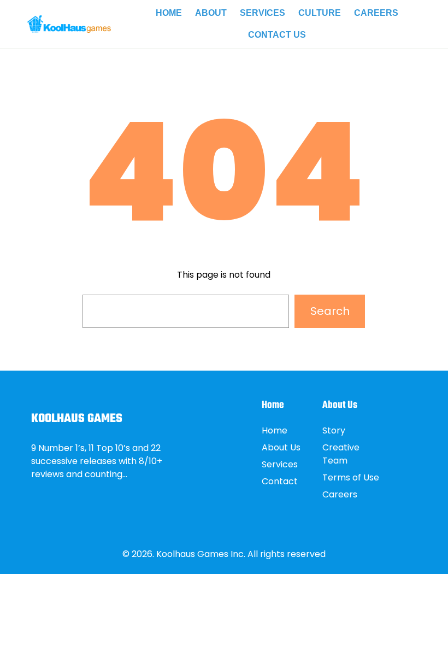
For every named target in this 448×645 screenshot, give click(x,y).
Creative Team (340, 454)
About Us (281, 447)
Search (330, 311)
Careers (339, 494)
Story (333, 430)
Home (274, 430)
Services (280, 464)
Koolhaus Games (76, 418)
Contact (280, 481)
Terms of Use (350, 477)
